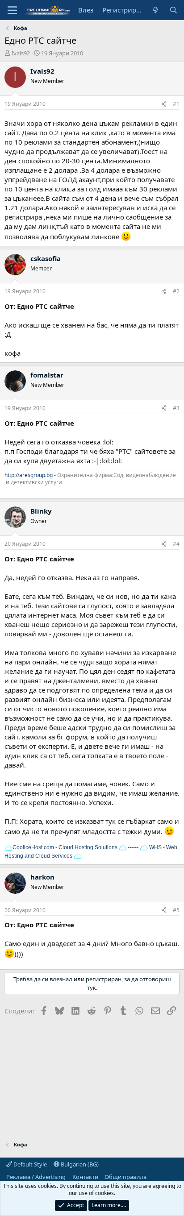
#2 (176, 291)
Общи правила (125, 1177)
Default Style (29, 1164)
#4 (176, 544)
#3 (176, 408)
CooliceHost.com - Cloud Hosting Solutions (65, 847)
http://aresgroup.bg (28, 475)
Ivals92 (21, 53)
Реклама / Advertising (36, 1177)
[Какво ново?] (155, 10)
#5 (176, 910)
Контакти (85, 1177)
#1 (176, 104)
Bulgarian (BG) (79, 1164)
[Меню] (12, 10)
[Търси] (173, 10)
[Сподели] (164, 104)
